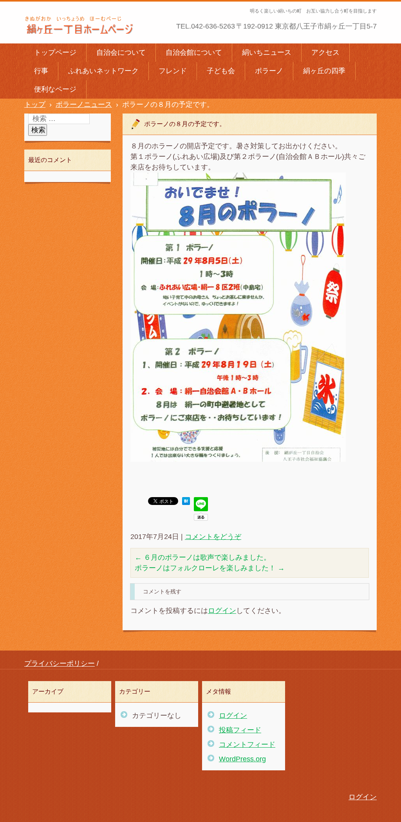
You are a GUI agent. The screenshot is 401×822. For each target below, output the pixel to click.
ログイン (222, 611)
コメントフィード (247, 744)
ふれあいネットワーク (103, 71)
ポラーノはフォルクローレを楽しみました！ (210, 568)
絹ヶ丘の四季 (324, 71)
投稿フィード (240, 730)
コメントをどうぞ (213, 537)
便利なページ (55, 89)
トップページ (55, 52)
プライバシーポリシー (59, 663)
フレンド (173, 71)
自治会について (121, 52)
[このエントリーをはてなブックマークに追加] (186, 503)
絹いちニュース (266, 52)
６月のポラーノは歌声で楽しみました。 (203, 557)
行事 (41, 71)
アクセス (325, 52)
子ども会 (221, 71)
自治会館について (194, 52)
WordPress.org (242, 759)
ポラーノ (269, 71)
